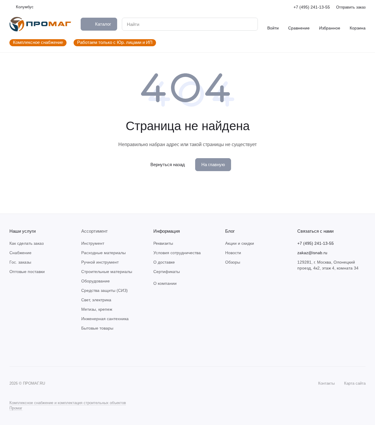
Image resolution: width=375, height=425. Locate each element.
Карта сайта (355, 383)
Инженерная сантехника (105, 318)
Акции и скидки (239, 243)
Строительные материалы (106, 271)
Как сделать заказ (26, 243)
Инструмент (92, 243)
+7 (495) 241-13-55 (311, 7)
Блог (230, 231)
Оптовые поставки (27, 271)
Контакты (326, 383)
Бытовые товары (97, 328)
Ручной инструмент (100, 262)
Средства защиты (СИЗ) (104, 290)
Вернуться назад (167, 164)
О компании (165, 283)
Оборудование (95, 281)
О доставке (164, 262)
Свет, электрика (96, 299)
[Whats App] (24, 348)
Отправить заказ (351, 7)
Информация (166, 231)
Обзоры (232, 262)
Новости (233, 252)
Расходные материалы (103, 252)
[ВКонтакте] (12, 348)
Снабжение (20, 252)
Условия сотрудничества (177, 252)
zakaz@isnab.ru (312, 252)
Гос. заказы (20, 262)
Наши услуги (22, 231)
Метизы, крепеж (96, 309)
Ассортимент (94, 231)
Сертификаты (166, 271)
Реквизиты (163, 243)
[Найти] (250, 24)
